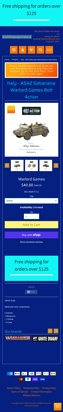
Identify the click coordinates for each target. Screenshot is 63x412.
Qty (31, 212)
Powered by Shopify (31, 406)
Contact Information (41, 391)
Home (7, 59)
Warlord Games (31, 179)
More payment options (31, 241)
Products (15, 59)
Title (31, 196)
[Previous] (7, 165)
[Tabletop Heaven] (16, 36)
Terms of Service (19, 391)
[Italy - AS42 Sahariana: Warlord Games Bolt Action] (17, 165)
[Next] (56, 165)
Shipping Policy (31, 388)
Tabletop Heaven (30, 403)
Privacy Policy (49, 388)
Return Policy (13, 388)
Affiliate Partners (31, 395)
